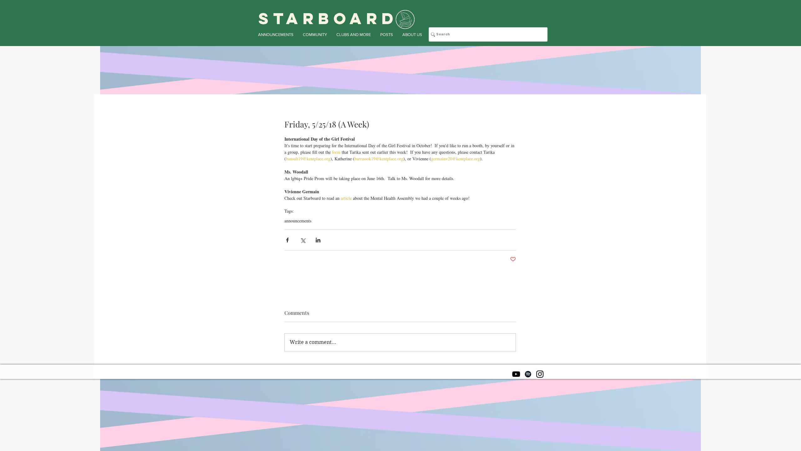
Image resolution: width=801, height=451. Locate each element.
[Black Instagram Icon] (540, 374)
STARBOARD (328, 18)
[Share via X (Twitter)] (303, 240)
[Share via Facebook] (287, 240)
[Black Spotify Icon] (528, 374)
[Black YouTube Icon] (516, 374)
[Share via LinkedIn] (318, 240)
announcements (297, 220)
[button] (275, 34)
